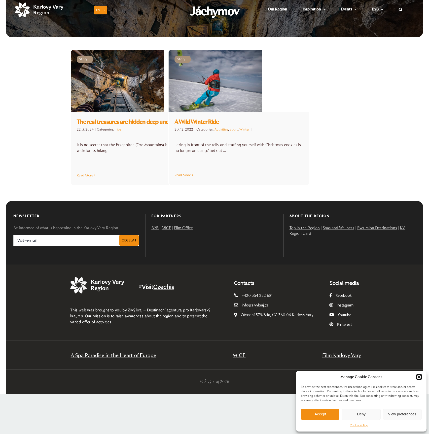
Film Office (183, 228)
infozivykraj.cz (255, 305)
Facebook (344, 295)
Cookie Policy (359, 425)
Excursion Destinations (377, 228)
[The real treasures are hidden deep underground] (141, 81)
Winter (244, 129)
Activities (221, 129)
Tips (118, 129)
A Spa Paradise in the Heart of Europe (113, 355)
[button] (419, 376)
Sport (234, 129)
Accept (320, 414)
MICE (166, 228)
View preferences (402, 414)
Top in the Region (304, 228)
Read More (85, 175)
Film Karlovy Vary (341, 355)
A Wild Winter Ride (197, 121)
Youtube (344, 314)
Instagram (345, 305)
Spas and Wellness (338, 228)
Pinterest (344, 324)
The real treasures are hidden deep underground (134, 121)
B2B (155, 228)
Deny (361, 414)
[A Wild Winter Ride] (239, 81)
